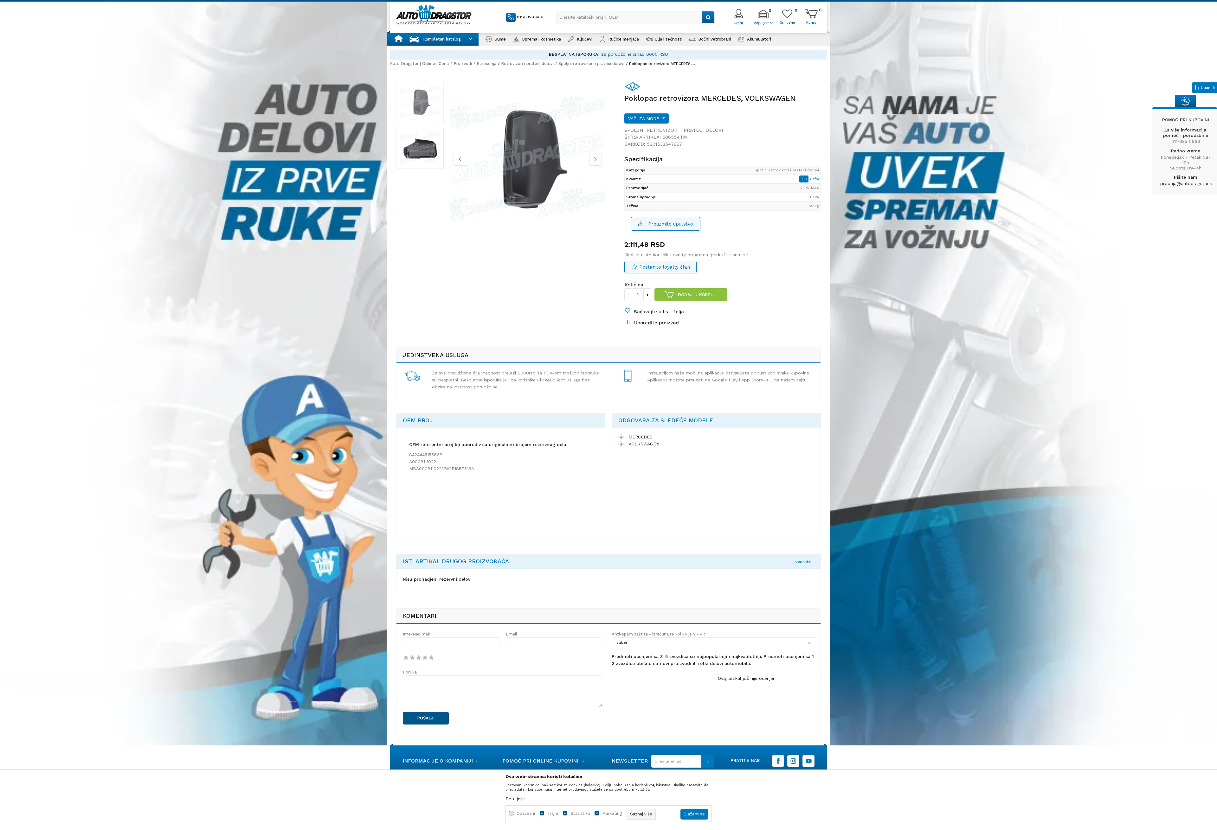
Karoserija (486, 63)
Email (511, 634)
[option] (608, 54)
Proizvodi (463, 63)
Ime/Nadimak (416, 634)
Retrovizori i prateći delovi (527, 63)
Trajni (552, 813)
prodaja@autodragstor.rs (1187, 183)
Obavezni (526, 813)
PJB (804, 179)
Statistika (580, 813)
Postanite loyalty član (664, 267)
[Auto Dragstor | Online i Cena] (434, 14)
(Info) (814, 179)
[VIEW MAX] (634, 87)
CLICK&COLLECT (537, 54)
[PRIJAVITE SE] (681, 763)
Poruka (410, 672)
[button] (635, 17)
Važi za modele (646, 118)
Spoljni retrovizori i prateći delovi (591, 63)
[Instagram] (793, 761)
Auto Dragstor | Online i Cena (419, 63)
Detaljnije (515, 798)
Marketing (612, 813)
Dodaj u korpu (696, 294)
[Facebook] (778, 761)
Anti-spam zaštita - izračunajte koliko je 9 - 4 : (658, 634)
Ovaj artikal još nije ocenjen (747, 678)
